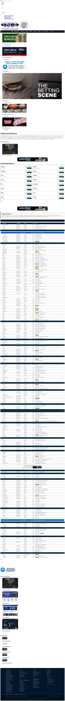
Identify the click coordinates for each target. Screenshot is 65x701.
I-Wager (4, 402)
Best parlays (7, 682)
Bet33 (3, 315)
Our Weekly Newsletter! (5, 71)
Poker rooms (23, 694)
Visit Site (29, 166)
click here (40, 318)
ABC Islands (4, 234)
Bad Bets (42, 283)
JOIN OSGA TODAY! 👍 (8, 16)
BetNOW (45, 490)
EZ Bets (4, 352)
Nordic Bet (4, 442)
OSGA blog (21, 681)
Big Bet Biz (4, 298)
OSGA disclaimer (26, 696)
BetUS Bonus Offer (7, 17)
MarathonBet (4, 425)
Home (12, 31)
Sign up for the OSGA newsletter (24, 680)
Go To (3, 375)
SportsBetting (36, 183)
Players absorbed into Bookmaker (39, 377)
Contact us (57, 696)
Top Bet (4, 513)
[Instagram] (53, 684)
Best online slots (22, 674)
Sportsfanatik (4, 491)
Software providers (22, 676)
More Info (41, 237)
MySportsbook (5, 436)
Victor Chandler (5, 530)
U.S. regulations (22, 686)
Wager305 (4, 539)
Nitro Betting (4, 440)
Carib (3, 324)
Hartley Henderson (22, 682)
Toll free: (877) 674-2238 (51, 681)
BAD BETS (6, 129)
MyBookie (35, 179)
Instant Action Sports (5, 395)
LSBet (3, 419)
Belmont (4, 247)
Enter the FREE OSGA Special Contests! (7, 114)
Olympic (4, 449)
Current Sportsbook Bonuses (5, 576)
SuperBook (4, 505)
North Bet (4, 443)
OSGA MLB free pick (35, 686)
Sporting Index (5, 494)
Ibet (3, 392)
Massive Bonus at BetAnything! (9, 15)
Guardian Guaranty (5, 381)
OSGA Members (6, 59)
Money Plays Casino (5, 429)
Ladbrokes (4, 412)
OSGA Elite (36, 251)
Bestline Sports (5, 248)
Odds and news (35, 680)
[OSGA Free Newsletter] (8, 571)
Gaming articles (22, 687)
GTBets (2, 179)
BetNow (2, 188)
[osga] (9, 29)
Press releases (22, 689)
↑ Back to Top (62, 230)
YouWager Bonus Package (5, 603)
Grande (4, 378)
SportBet (4, 487)
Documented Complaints (43, 265)
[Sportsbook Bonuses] (14, 42)
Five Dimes (4, 360)
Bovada (35, 196)
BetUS (2, 175)
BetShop (4, 282)
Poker (26, 31)
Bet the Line (4, 286)
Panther (4, 454)
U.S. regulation (16, 694)
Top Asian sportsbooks (9, 688)
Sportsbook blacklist (9, 690)
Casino (22, 31)
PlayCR (3, 460)
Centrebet (4, 328)
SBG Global (4, 480)
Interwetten (4, 399)
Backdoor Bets (5, 244)
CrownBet (4, 336)
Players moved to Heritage (41, 258)
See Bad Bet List (43, 289)
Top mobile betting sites (9, 687)
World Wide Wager (5, 550)
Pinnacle (4, 457)
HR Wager (4, 388)
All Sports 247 (4, 238)
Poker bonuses (35, 674)
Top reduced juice (8, 683)
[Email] (51, 684)
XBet (34, 192)
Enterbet (4, 349)
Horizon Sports (5, 387)
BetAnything (3, 171)
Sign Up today (28, 232)
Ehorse (4, 346)
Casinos (20, 694)
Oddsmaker (4, 447)
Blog (43, 31)
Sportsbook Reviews (3, 635)
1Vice (3, 226)
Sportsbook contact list (9, 689)
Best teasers (7, 681)
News (39, 31)
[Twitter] (49, 684)
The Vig (4, 515)
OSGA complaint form (36, 679)
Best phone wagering (9, 684)
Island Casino (4, 401)
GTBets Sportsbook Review (6, 657)
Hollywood (4, 385)
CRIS (2, 183)
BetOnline (35, 166)
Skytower (4, 486)
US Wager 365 (4, 526)
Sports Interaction (5, 501)
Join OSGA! (51, 31)
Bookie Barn (4, 307)
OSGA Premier (37, 241)
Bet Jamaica (4, 258)
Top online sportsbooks (9, 675)
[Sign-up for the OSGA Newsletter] (14, 69)
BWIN (3, 314)
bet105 (2, 196)
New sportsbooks (8, 674)
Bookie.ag (35, 188)
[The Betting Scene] (32, 98)
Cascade (4, 325)
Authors (35, 31)
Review (29, 168)
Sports (30, 31)
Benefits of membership (52, 696)
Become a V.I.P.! (49, 671)
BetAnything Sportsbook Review (6, 646)
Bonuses (11, 694)
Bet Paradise (4, 272)
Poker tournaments (35, 675)
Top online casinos (22, 671)
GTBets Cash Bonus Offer (5, 617)
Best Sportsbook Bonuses (4, 141)
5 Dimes (4, 227)
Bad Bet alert (43, 547)
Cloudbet (4, 332)
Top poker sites (35, 671)
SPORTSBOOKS (7, 45)
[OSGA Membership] (14, 55)
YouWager (35, 175)
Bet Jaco (4, 261)
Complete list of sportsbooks (10, 676)
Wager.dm (4, 537)
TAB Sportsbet (5, 509)
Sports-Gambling (5, 490)
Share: (1, 200)
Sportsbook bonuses (9, 677)
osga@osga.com (50, 682)
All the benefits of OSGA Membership (7, 57)
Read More (44, 415)
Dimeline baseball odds (36, 687)
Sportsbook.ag (5, 498)
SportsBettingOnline (5, 497)
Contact (46, 31)
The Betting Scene (7, 102)
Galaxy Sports (4, 364)
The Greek (4, 512)
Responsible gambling (36, 681)
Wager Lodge (4, 543)
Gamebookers (5, 366)
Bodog (2, 192)
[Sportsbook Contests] (14, 112)
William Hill (4, 548)
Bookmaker (3, 166)
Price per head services (36, 682)
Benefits (48, 674)
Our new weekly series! (5, 100)
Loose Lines (4, 418)
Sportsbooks (16, 31)
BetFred (4, 255)
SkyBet (4, 483)
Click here (42, 540)
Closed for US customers (38, 227)
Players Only (4, 461)
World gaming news (22, 688)
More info (43, 322)
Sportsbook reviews (8, 671)
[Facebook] (47, 684)
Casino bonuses (22, 675)
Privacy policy (22, 696)
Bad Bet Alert (42, 261)
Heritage (35, 171)
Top (58, 694)
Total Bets (4, 516)
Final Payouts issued (44, 269)
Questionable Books (43, 250)
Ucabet (4, 523)
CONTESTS (6, 116)
